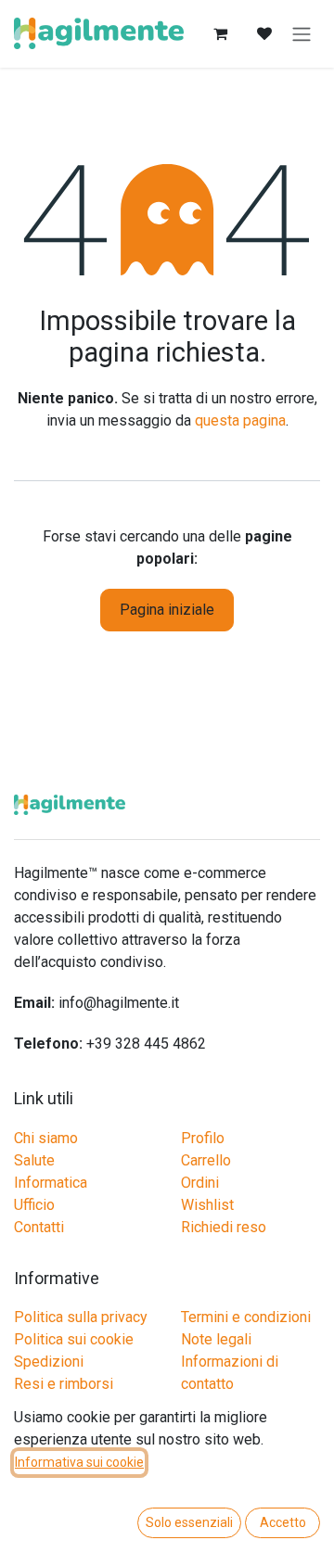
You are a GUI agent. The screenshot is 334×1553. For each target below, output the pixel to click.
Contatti (39, 1227)
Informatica (50, 1182)
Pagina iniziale (167, 609)
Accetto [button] (283, 1522)
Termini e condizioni (246, 1317)
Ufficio (34, 1205)
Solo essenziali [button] (189, 1522)
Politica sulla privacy (81, 1317)
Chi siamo (46, 1138)
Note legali (216, 1339)
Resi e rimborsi (63, 1384)
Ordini (200, 1182)
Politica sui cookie (74, 1339)
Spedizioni (49, 1361)
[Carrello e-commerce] (219, 33)
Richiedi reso (223, 1227)
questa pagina (240, 420)
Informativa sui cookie (79, 1462)
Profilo (203, 1138)
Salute (34, 1160)
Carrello (206, 1160)
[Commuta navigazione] (301, 34)
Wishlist (207, 1205)
